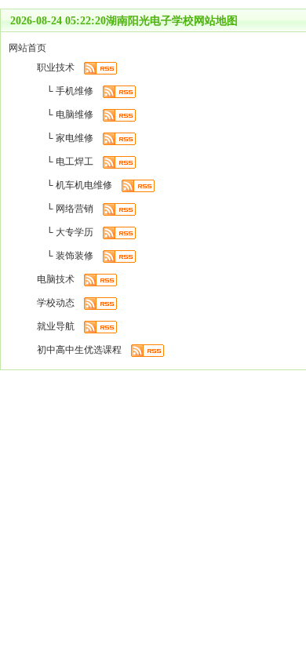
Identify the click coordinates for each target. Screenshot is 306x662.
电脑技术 (56, 279)
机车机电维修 (84, 185)
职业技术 (56, 67)
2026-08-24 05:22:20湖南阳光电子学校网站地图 (124, 21)
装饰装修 (74, 255)
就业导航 (56, 326)
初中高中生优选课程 (79, 349)
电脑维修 (74, 114)
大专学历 (74, 232)
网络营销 (74, 208)
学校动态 (56, 302)
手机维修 (74, 90)
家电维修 (74, 138)
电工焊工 (74, 161)
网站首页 (27, 47)
